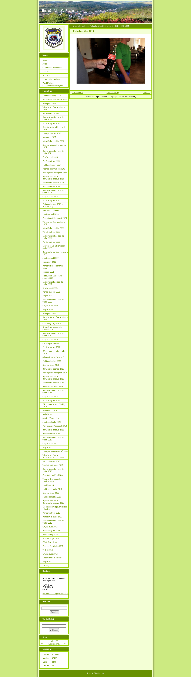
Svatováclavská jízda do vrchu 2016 (53, 470)
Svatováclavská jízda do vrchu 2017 (53, 438)
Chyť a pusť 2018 (50, 396)
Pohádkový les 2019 (51, 347)
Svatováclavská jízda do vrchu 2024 (53, 152)
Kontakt (46, 71)
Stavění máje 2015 (51, 538)
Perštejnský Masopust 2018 (55, 426)
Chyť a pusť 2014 (50, 554)
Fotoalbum (83, 26)
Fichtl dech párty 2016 (52, 489)
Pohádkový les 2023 (51, 200)
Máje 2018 (47, 414)
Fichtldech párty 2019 (52, 361)
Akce (45, 64)
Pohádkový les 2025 (51, 123)
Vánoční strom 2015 (51, 513)
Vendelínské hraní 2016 (53, 465)
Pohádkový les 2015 (98, 26)
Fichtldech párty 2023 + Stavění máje (53, 205)
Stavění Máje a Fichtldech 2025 (54, 128)
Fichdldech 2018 (50, 410)
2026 (58, 644)
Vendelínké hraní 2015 (52, 517)
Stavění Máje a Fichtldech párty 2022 (54, 247)
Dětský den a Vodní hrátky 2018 (54, 405)
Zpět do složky (113, 92)
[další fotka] (146, 61)
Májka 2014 (48, 562)
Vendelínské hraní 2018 (53, 386)
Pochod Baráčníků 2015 (53, 546)
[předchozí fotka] (75, 61)
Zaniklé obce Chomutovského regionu (53, 84)
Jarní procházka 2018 (52, 422)
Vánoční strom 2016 (51, 461)
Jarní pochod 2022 (50, 258)
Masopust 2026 (49, 103)
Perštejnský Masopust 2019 (55, 373)
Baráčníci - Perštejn (58, 10)
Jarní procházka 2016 (52, 497)
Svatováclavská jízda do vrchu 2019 (53, 334)
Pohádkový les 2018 (51, 400)
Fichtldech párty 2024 (52, 165)
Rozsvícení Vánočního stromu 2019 (52, 328)
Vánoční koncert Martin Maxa (53, 267)
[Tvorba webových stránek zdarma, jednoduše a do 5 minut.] (103, 673)
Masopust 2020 (49, 313)
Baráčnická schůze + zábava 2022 (55, 253)
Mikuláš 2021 (48, 272)
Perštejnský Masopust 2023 (55, 218)
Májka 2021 (48, 296)
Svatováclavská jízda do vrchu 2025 (53, 118)
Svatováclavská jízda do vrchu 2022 (53, 237)
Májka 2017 (48, 447)
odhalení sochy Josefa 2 (53, 357)
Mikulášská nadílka (51, 113)
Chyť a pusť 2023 (50, 196)
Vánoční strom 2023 (51, 186)
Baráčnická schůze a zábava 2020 (55, 318)
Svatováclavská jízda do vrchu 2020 (53, 301)
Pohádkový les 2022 (51, 242)
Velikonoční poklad (51, 210)
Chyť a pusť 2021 (50, 288)
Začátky (46, 565)
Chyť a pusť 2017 (50, 444)
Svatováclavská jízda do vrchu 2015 (53, 522)
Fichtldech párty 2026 (52, 96)
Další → (146, 92)
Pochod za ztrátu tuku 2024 (54, 169)
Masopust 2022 (49, 262)
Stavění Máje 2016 (51, 493)
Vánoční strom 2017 (51, 434)
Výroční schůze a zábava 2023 (54, 223)
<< (42, 644)
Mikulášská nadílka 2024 (53, 141)
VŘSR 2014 (48, 550)
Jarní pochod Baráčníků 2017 (55, 451)
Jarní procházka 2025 (52, 133)
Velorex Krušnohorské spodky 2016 (52, 480)
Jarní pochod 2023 (50, 214)
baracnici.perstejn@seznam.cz (56, 593)
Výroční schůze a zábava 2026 (54, 108)
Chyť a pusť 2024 (50, 157)
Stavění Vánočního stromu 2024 (54, 146)
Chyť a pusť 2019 (50, 339)
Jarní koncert (48, 485)
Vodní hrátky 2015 (50, 534)
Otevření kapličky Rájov (53, 475)
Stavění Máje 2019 (51, 365)
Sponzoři (46, 75)
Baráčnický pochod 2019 (53, 369)
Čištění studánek (50, 542)
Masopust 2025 (49, 137)
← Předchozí (77, 92)
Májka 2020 (48, 309)
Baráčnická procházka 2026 (55, 99)
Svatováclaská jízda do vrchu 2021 (53, 283)
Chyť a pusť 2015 (50, 527)
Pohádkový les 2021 (51, 292)
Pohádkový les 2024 (51, 161)
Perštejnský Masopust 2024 (55, 173)
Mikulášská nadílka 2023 (53, 183)
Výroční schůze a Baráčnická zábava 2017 (53, 456)
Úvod (75, 26)
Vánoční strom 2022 (51, 232)
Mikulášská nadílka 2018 (53, 383)
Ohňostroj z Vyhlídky (52, 323)
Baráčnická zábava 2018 (53, 430)
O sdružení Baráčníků (52, 68)
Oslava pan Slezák (51, 343)
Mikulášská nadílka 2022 (53, 228)
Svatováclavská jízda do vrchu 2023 (53, 191)
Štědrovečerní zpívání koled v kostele (55, 508)
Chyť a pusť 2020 (50, 306)
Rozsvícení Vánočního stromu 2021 (52, 277)
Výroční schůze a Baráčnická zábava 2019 (53, 378)
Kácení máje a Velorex (52, 558)
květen (51, 644)
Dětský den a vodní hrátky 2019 (54, 352)
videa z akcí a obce (51, 79)
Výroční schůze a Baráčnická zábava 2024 (53, 177)
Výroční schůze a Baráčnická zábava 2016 (53, 502)
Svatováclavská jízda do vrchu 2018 (53, 391)
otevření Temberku (51, 418)
